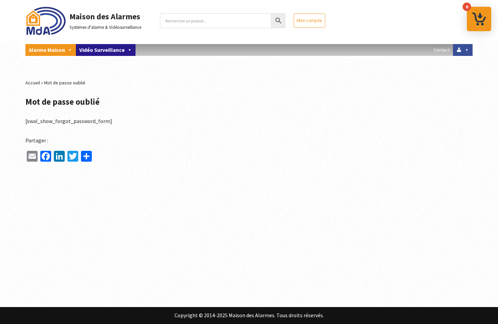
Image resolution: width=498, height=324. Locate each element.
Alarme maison (47, 49)
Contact (442, 50)
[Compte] (463, 50)
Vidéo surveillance (102, 49)
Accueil (32, 83)
